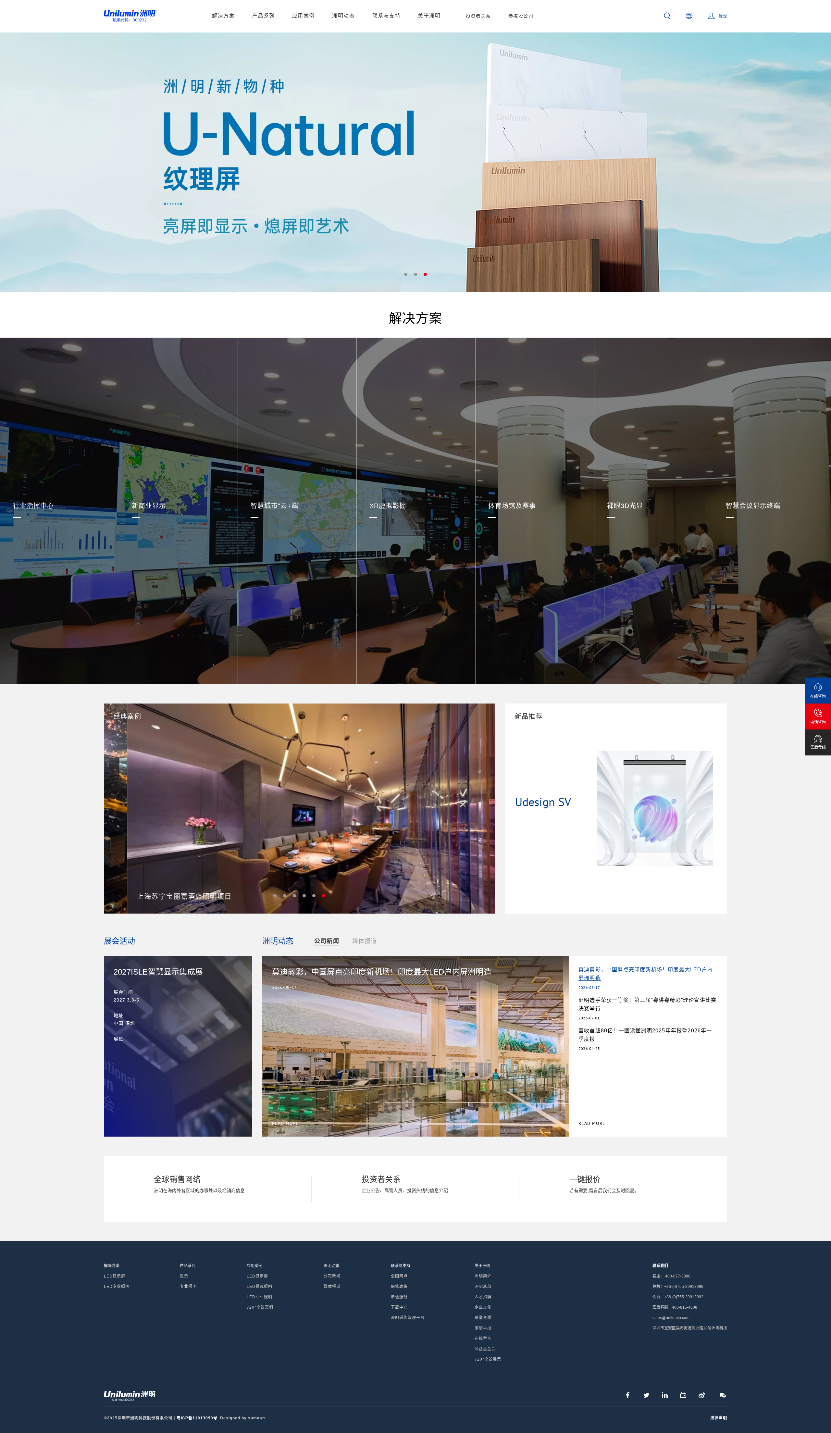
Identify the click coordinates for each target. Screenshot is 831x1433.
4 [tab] (304, 895)
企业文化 (483, 1307)
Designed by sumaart (243, 1418)
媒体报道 (364, 941)
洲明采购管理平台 (408, 1317)
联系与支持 (386, 16)
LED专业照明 (117, 1286)
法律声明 (718, 1418)
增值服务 (399, 1297)
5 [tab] (314, 895)
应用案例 (303, 16)
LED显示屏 (114, 1276)
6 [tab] (323, 895)
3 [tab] (425, 274)
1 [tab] (405, 274)
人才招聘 (483, 1297)
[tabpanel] (415, 162)
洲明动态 (343, 16)
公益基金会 (485, 1349)
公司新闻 (326, 941)
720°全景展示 (488, 1359)
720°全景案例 (260, 1307)
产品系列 (263, 16)
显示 (184, 1276)
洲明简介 (483, 1276)
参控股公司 (521, 16)
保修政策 (399, 1286)
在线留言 (483, 1338)
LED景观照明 (259, 1286)
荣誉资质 (483, 1317)
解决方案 (223, 16)
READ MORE (591, 1123)
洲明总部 (483, 1286)
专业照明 (188, 1286)
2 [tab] (415, 274)
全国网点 (399, 1276)
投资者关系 (478, 16)
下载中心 (399, 1307)
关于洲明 (429, 16)
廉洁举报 (483, 1328)
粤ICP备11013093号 (197, 1418)
